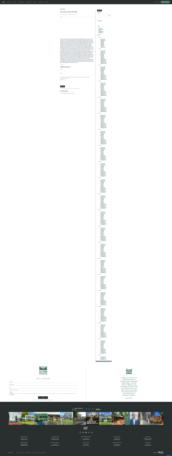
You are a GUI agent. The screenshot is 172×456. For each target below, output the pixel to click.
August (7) (103, 155)
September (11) (103, 75)
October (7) (103, 173)
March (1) (102, 326)
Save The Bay (85, 50)
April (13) (102, 70)
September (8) (103, 172)
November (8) (103, 94)
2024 (100, 64)
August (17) (103, 316)
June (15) (102, 72)
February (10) (103, 196)
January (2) (103, 163)
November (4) (103, 174)
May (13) (102, 55)
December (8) (103, 192)
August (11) (103, 58)
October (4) (103, 356)
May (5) (102, 200)
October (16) (103, 60)
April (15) (102, 118)
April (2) (102, 344)
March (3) (102, 149)
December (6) (103, 240)
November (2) (103, 190)
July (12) (102, 89)
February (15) (103, 293)
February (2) (103, 52)
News (100, 30)
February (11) (103, 116)
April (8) (102, 42)
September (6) (103, 156)
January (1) (103, 260)
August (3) (103, 268)
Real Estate (101, 31)
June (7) (102, 217)
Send (43, 397)
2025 (100, 48)
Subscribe (99, 10)
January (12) (103, 50)
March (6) (102, 133)
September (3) (103, 188)
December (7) (103, 175)
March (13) (103, 310)
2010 (100, 290)
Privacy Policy (72, 88)
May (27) (102, 103)
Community (101, 29)
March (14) (103, 69)
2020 (100, 129)
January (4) (103, 340)
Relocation (101, 32)
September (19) (104, 59)
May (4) (102, 135)
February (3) (103, 180)
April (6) (102, 150)
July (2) (102, 218)
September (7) (103, 237)
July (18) (102, 45)
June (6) (102, 169)
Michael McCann (64, 14)
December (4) (103, 159)
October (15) (103, 141)
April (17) (102, 102)
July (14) (102, 73)
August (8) (103, 171)
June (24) (102, 314)
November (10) (103, 207)
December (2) (103, 353)
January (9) (103, 308)
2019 (100, 145)
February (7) (103, 68)
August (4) (103, 332)
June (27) (102, 56)
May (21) (102, 119)
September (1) (103, 349)
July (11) (102, 170)
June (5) (102, 153)
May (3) (102, 168)
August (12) (103, 74)
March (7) (102, 85)
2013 (100, 242)
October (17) (103, 318)
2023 (100, 81)
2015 (100, 209)
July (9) (102, 234)
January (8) (103, 39)
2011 (100, 274)
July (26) (102, 57)
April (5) (102, 134)
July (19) (102, 122)
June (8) (102, 137)
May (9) (102, 71)
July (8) (102, 154)
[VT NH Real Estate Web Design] (160, 453)
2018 (100, 161)
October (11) (103, 77)
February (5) (103, 148)
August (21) (103, 107)
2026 (100, 37)
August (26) (103, 90)
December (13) (103, 304)
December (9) (103, 288)
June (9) (102, 282)
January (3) (103, 147)
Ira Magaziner (79, 55)
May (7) (102, 152)
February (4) (103, 84)
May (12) (102, 43)
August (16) (103, 47)
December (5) (103, 224)
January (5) (103, 211)
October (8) (103, 238)
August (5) (103, 219)
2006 (100, 354)
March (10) (103, 53)
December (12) (103, 111)
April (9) (102, 247)
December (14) (103, 79)
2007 (100, 338)
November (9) (103, 78)
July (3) (102, 250)
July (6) (102, 186)
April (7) (102, 279)
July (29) (102, 105)
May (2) (102, 345)
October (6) (103, 157)
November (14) (103, 142)
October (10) (103, 109)
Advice (100, 28)
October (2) (103, 350)
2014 (100, 226)
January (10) (103, 276)
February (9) (103, 40)
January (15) (103, 83)
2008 (100, 322)
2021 (100, 113)
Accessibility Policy (35, 452)
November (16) (103, 62)
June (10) (102, 233)
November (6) (103, 110)
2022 (100, 97)
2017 (100, 177)
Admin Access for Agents (42, 452)
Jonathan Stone (67, 50)
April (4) (102, 183)
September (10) (104, 204)
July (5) (102, 299)
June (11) (102, 298)
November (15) (103, 303)
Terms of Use (18, 452)
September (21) (104, 108)
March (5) (102, 230)
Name (61, 69)
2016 (100, 193)
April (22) (102, 311)
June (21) (102, 88)
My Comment (62, 79)
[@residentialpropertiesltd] (73, 409)
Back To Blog (62, 9)
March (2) (102, 182)
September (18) (104, 124)
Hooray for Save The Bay (68, 12)
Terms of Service (76, 88)
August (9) (103, 139)
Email (61, 73)
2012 (100, 258)
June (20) (102, 44)
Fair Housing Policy (28, 452)
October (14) (103, 125)
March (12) (103, 101)
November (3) (103, 158)
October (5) (103, 189)
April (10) (102, 295)
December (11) (103, 95)
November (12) (103, 126)
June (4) (102, 346)
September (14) (104, 301)
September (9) (103, 140)
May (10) (102, 264)
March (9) (102, 41)
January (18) (103, 99)
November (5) (103, 271)
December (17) (103, 143)
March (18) (103, 117)
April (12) (102, 54)
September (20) (104, 317)
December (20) (103, 63)
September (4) (103, 220)
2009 (100, 306)
